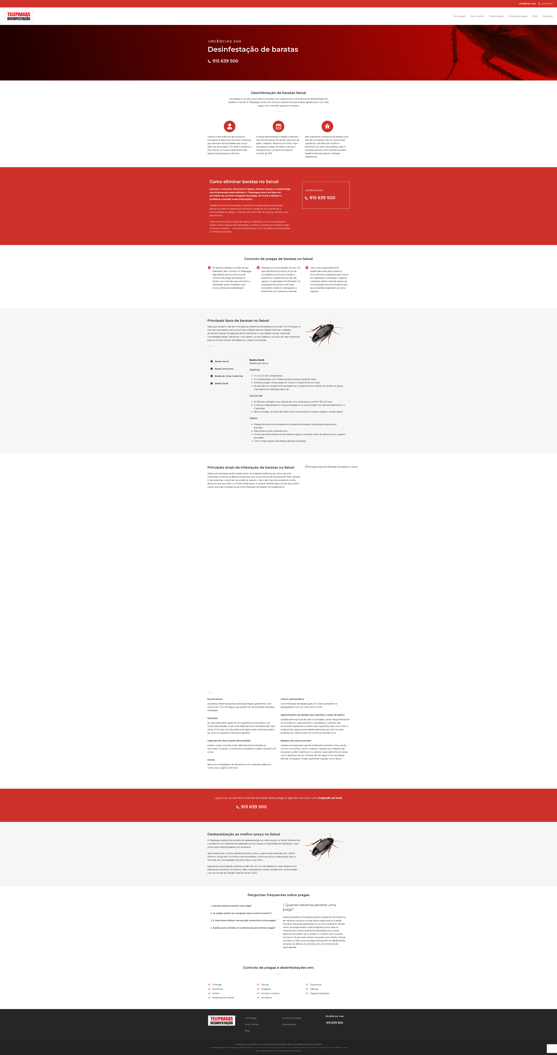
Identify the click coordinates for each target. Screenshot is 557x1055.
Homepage (251, 1018)
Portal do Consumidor (246, 1044)
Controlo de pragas (291, 1018)
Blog (247, 1030)
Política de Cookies (312, 1044)
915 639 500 (547, 3)
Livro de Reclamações (268, 1044)
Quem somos (252, 1024)
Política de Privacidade (291, 1044)
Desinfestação (289, 1024)
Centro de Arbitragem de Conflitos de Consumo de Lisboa (230, 1047)
